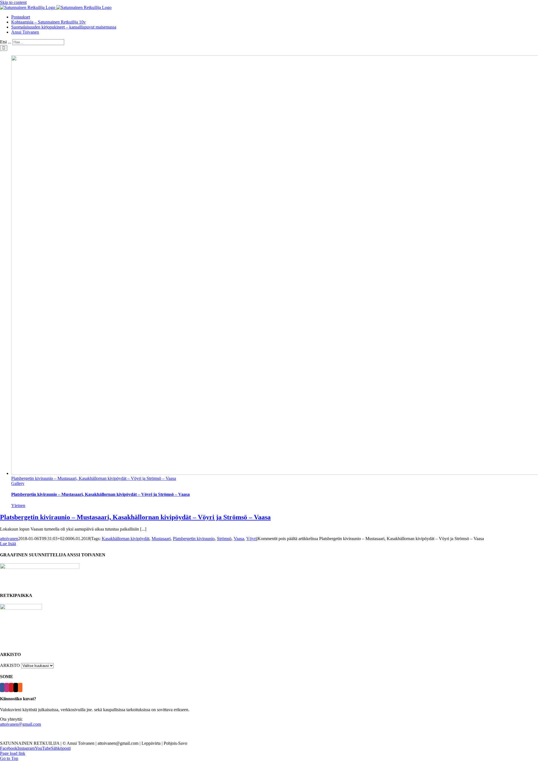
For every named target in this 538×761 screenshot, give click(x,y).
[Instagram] (6, 687)
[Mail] (15, 687)
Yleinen (18, 505)
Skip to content (13, 2)
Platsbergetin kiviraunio (194, 538)
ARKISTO (10, 665)
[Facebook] (2, 687)
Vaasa (239, 538)
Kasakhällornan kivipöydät (125, 538)
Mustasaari (161, 538)
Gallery (17, 483)
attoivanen (9, 538)
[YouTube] (11, 687)
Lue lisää (8, 543)
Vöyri (251, 538)
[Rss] (20, 687)
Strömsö (224, 538)
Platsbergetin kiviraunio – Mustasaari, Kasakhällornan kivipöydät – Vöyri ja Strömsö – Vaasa (93, 478)
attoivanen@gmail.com (20, 724)
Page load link (12, 753)
